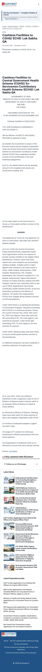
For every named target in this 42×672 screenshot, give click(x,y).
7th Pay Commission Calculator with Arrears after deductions (21, 648)
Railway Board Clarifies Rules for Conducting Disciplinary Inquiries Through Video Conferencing (26, 481)
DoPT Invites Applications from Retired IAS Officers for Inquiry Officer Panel (20, 519)
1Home (6, 641)
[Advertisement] (21, 196)
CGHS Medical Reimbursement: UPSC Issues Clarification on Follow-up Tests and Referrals (26, 511)
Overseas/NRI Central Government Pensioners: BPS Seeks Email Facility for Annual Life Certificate (26, 527)
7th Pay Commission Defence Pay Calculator (21, 653)
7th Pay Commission (21, 644)
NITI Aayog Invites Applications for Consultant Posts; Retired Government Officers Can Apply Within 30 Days (21, 609)
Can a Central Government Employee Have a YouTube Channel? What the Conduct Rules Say (26, 501)
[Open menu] (38, 4)
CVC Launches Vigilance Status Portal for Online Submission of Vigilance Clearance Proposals (24, 558)
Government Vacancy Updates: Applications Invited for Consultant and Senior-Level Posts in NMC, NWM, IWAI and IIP (21, 618)
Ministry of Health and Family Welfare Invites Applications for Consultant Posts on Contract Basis (21, 600)
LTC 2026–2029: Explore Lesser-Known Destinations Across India (26, 548)
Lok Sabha (13, 451)
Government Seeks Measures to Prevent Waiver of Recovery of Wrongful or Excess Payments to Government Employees (26, 538)
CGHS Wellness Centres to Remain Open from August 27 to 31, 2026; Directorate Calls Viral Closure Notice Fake (26, 491)
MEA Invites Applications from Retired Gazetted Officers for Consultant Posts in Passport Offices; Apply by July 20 (19, 592)
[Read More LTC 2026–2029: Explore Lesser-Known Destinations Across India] (9, 548)
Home (4, 26)
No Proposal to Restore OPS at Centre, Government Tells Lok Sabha (26, 567)
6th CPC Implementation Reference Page (24, 641)
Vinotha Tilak (8, 45)
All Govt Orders (13, 26)
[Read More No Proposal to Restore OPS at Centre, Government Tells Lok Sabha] (9, 567)
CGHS (22, 26)
